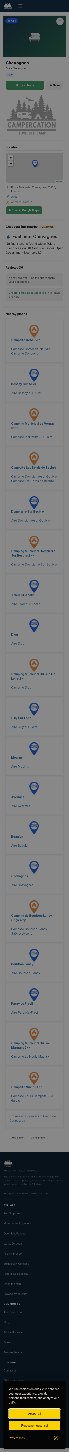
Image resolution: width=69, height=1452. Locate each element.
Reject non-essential (34, 1425)
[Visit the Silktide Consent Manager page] (55, 1438)
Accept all (34, 1413)
